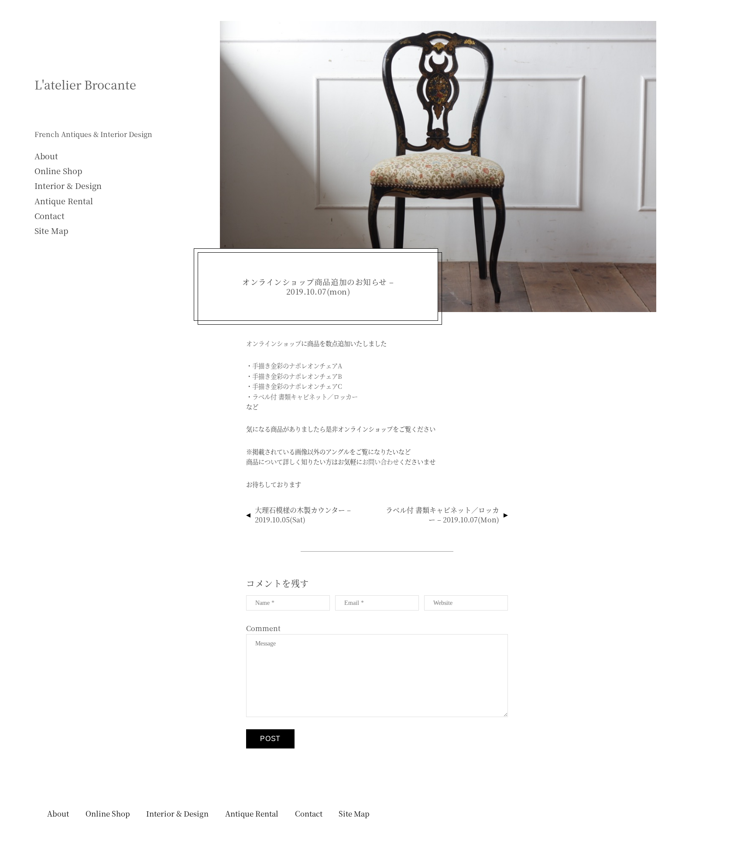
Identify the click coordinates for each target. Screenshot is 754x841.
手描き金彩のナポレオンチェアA (297, 365)
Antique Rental (63, 200)
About (46, 155)
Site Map (51, 230)
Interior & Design (68, 185)
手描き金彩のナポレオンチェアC (297, 386)
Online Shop (58, 170)
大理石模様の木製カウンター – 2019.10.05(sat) (303, 515)
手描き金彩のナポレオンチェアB (297, 376)
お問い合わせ (380, 461)
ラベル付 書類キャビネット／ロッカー (305, 396)
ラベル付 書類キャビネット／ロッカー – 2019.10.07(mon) (442, 515)
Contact (49, 215)
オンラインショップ (273, 343)
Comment (263, 628)
